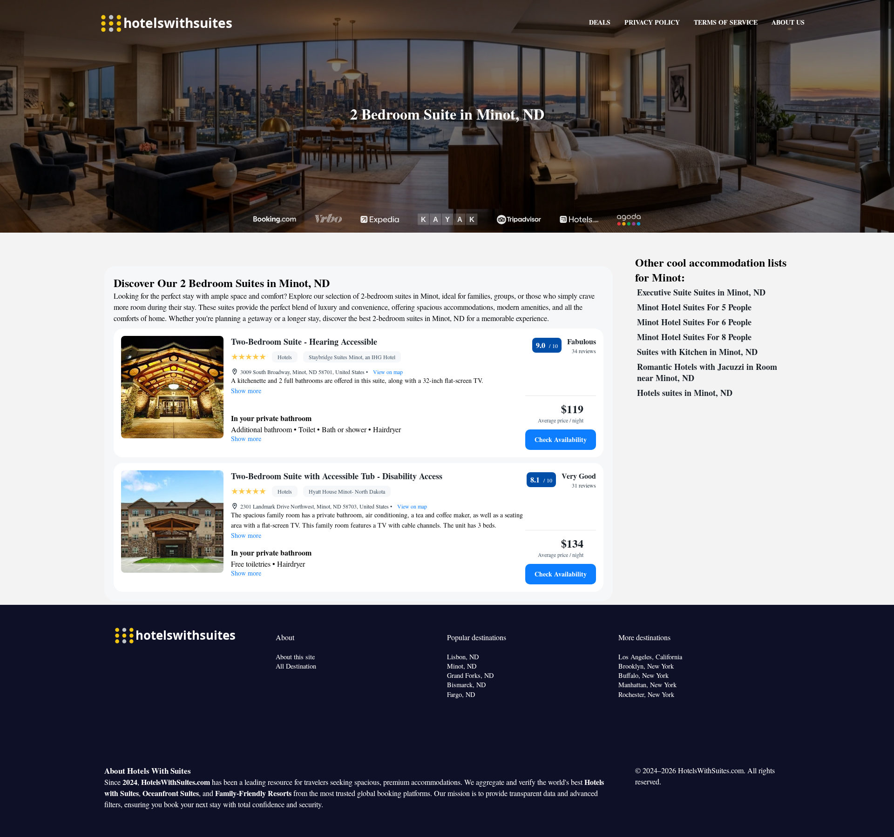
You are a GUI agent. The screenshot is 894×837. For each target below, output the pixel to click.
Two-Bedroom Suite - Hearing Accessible (304, 341)
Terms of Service (726, 22)
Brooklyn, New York (646, 666)
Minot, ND (461, 666)
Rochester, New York (646, 694)
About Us (788, 22)
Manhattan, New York (647, 684)
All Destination (296, 666)
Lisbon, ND (463, 656)
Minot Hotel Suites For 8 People (694, 337)
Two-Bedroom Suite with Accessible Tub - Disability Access (336, 476)
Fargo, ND (461, 694)
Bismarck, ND (466, 684)
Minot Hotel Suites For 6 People (694, 322)
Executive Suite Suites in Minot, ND (701, 292)
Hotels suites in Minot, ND (684, 393)
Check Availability (561, 439)
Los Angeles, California (650, 656)
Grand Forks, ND (470, 675)
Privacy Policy (652, 22)
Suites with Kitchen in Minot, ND (697, 352)
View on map (387, 371)
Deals (599, 22)
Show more (246, 390)
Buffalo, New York (643, 675)
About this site (295, 656)
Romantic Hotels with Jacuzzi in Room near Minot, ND (707, 372)
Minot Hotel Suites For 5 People (694, 307)
